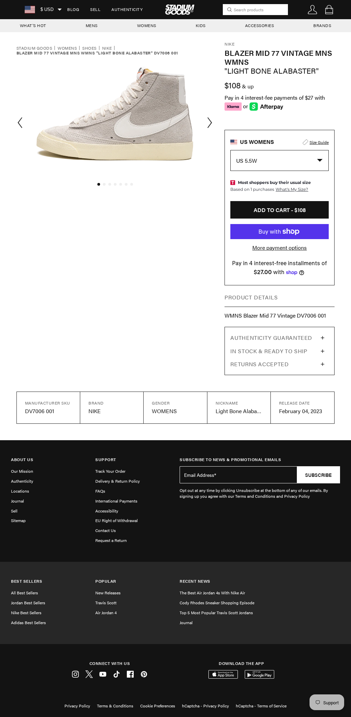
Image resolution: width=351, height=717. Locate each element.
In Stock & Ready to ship (268, 351)
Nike (107, 48)
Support (105, 459)
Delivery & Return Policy (117, 481)
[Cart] (329, 9)
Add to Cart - (280, 210)
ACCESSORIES (259, 25)
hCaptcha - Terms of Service (261, 706)
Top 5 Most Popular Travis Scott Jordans (216, 612)
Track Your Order (110, 471)
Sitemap (18, 520)
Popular (105, 581)
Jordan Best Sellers (28, 602)
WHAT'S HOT (33, 25)
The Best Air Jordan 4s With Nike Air (212, 593)
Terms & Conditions (115, 706)
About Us (22, 459)
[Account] (312, 9)
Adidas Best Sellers (28, 622)
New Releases (108, 593)
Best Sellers (26, 581)
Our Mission (22, 471)
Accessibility (106, 511)
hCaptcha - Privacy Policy (205, 706)
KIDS (201, 25)
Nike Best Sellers (26, 612)
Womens (67, 48)
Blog (73, 9)
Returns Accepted (259, 364)
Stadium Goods (34, 48)
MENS (92, 25)
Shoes (89, 48)
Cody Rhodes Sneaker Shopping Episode (217, 602)
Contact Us (105, 530)
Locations (20, 491)
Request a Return (111, 540)
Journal (17, 501)
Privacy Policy (77, 706)
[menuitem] (73, 9)
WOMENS (146, 25)
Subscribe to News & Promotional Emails (230, 459)
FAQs (100, 491)
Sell (95, 9)
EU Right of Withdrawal (116, 520)
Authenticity (127, 9)
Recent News (195, 581)
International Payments (116, 501)
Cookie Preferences (157, 706)
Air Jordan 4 (106, 612)
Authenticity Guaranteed (271, 338)
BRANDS (322, 25)
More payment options (279, 248)
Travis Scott (106, 602)
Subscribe (318, 474)
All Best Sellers (24, 593)
